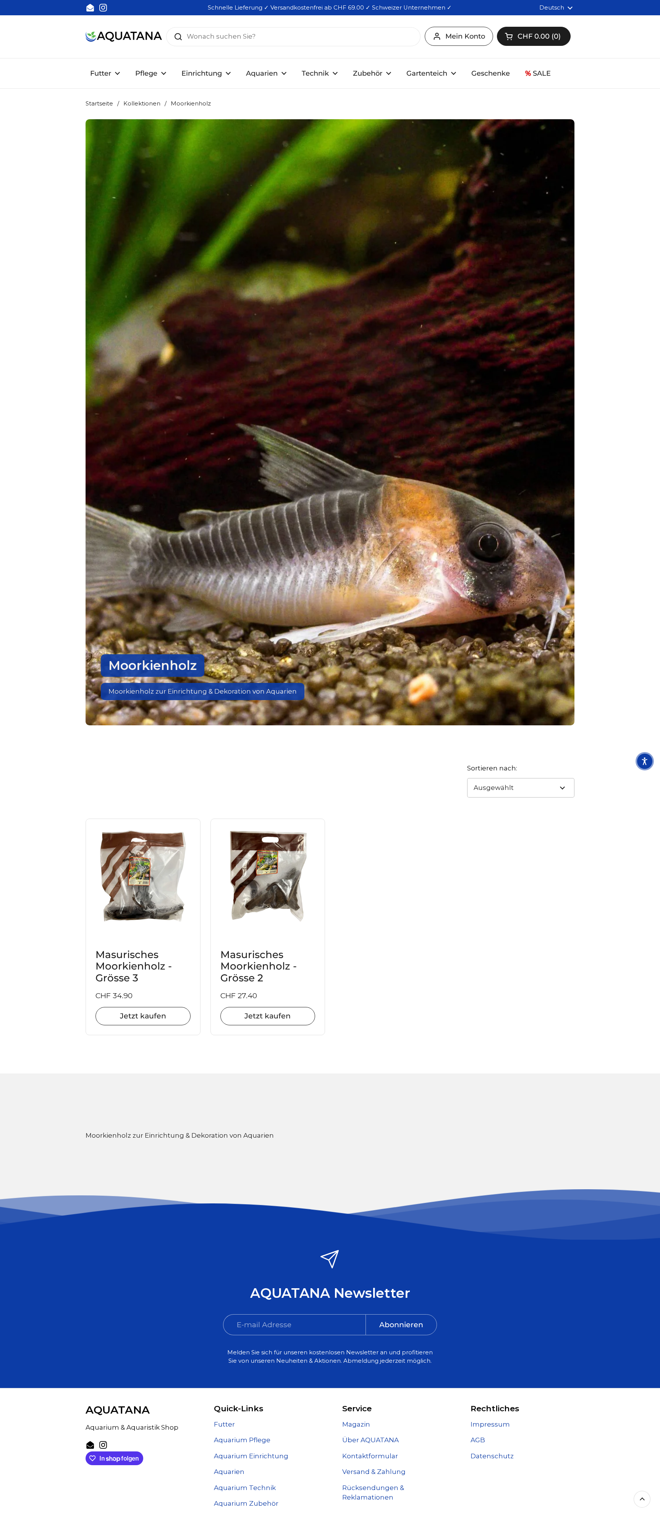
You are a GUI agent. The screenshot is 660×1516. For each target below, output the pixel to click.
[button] (534, 36)
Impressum (490, 1424)
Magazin (356, 1424)
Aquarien (229, 1471)
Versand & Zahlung (374, 1471)
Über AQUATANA (370, 1440)
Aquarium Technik (245, 1488)
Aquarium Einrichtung (251, 1456)
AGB (478, 1440)
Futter (224, 1424)
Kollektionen (141, 103)
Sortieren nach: (492, 768)
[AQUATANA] (124, 36)
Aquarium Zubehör (246, 1503)
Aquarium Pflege (242, 1440)
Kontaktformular (370, 1456)
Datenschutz (492, 1456)
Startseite (99, 103)
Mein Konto (465, 36)
